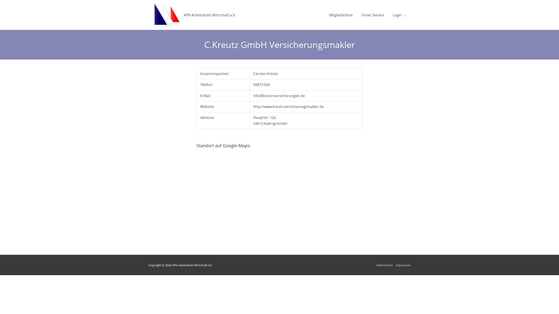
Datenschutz (384, 265)
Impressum (403, 265)
